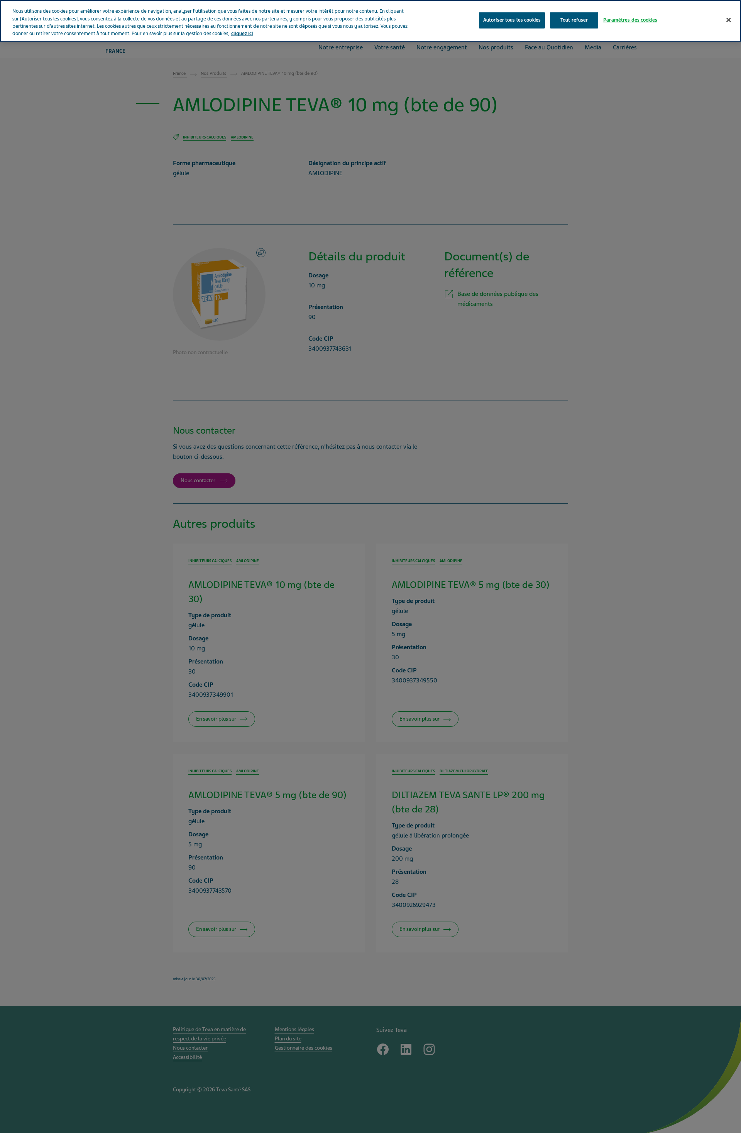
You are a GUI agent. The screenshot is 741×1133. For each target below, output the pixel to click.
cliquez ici (242, 34)
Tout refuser (574, 20)
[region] (370, 21)
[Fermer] (728, 20)
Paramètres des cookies (630, 20)
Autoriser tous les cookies (512, 20)
